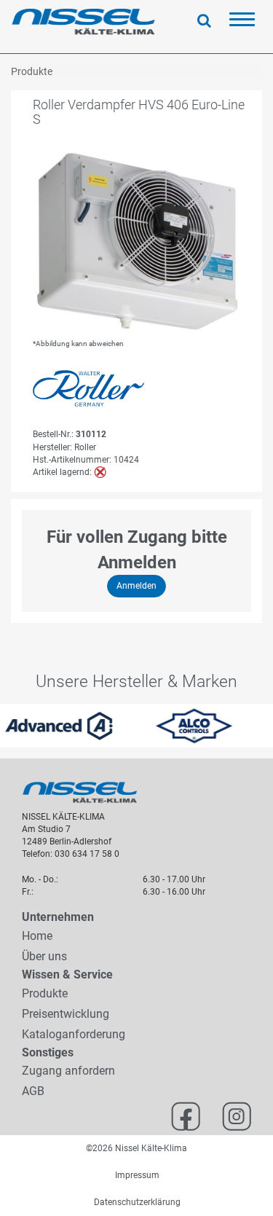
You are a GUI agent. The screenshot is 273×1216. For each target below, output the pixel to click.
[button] (7, 726)
